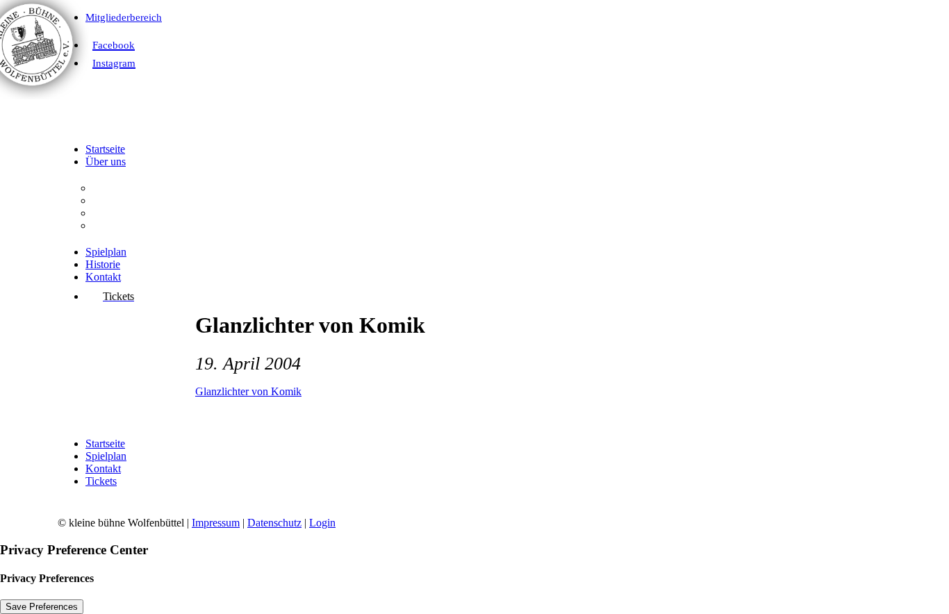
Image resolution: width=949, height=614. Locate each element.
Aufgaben (114, 200)
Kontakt (103, 277)
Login (322, 523)
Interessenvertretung (136, 225)
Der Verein (116, 188)
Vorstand (111, 213)
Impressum (216, 523)
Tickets (101, 481)
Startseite (105, 149)
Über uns (105, 161)
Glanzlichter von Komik (248, 391)
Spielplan (105, 252)
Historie (102, 264)
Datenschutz (274, 523)
